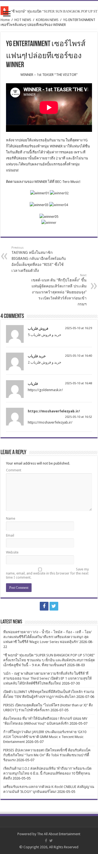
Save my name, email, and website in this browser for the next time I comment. (47, 573)
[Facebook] (44, 606)
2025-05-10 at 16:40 (78, 356)
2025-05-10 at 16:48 (78, 383)
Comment (13, 470)
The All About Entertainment (58, 834)
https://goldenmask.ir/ (45, 390)
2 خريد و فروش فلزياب (44, 362)
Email (10, 535)
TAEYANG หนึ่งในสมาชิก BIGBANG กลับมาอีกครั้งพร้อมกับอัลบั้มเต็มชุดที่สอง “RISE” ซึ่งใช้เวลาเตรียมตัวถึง (38, 259)
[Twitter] (54, 606)
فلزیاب (33, 384)
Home (5, 20)
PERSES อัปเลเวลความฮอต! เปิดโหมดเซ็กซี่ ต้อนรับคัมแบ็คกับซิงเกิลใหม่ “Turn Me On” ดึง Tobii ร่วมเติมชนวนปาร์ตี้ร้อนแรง (47, 755)
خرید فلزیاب (37, 356)
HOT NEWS (22, 20)
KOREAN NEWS (47, 20)
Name (10, 518)
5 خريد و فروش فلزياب (44, 335)
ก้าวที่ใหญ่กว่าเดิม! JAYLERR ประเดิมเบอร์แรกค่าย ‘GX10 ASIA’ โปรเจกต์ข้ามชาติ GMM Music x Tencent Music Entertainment (44, 737)
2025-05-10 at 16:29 (78, 328)
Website (12, 552)
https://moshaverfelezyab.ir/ (54, 411)
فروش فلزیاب (38, 328)
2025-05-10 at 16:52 (78, 417)
